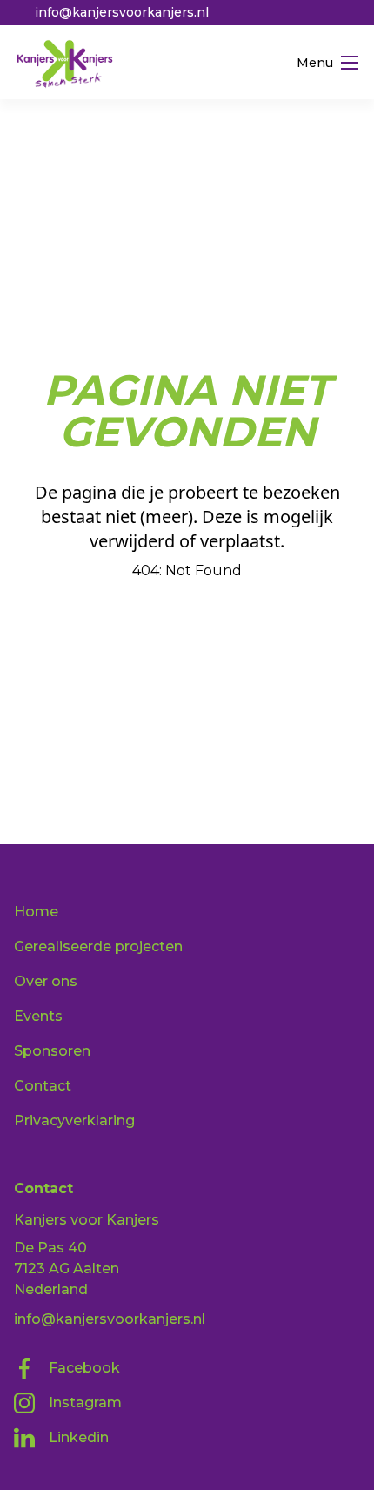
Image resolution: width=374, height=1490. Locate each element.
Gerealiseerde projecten (98, 946)
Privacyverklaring (74, 1120)
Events (38, 1016)
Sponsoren (52, 1051)
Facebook (84, 1367)
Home (36, 911)
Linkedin (79, 1437)
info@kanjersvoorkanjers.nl (109, 1319)
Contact (42, 1085)
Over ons (45, 981)
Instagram (85, 1402)
